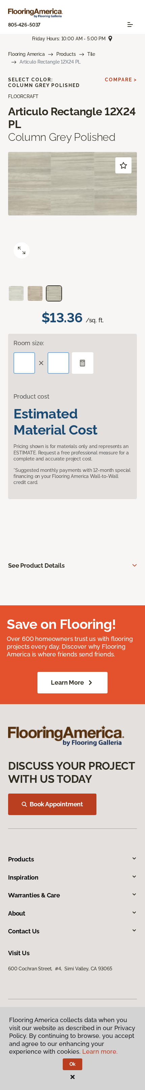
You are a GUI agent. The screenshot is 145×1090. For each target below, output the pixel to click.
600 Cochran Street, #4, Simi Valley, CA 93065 (60, 968)
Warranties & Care (34, 895)
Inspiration (23, 877)
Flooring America (26, 54)
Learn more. (100, 1051)
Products (66, 54)
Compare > (121, 79)
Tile (91, 54)
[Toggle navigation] (130, 24)
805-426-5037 (24, 25)
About (16, 913)
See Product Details (36, 565)
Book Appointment (56, 804)
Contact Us (23, 931)
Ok (72, 1064)
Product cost (31, 396)
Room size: (28, 343)
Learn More (67, 682)
